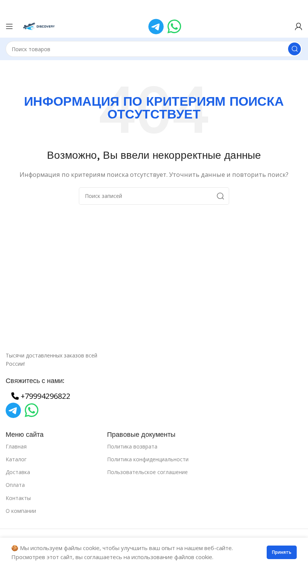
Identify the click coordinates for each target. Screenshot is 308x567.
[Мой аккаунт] (298, 26)
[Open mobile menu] (9, 26)
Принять (281, 552)
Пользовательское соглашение (147, 472)
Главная (16, 446)
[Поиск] (294, 49)
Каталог (16, 459)
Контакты (18, 498)
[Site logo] (39, 25)
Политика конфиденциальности (148, 459)
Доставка (18, 472)
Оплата (15, 484)
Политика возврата (132, 446)
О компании (21, 510)
